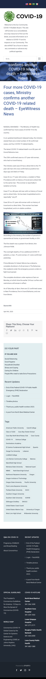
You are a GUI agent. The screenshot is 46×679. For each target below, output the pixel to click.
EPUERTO (27, 666)
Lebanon (26, 451)
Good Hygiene (10, 362)
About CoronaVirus (11, 550)
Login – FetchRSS (12, 396)
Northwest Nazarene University (16, 474)
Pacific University (30, 482)
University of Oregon (33, 509)
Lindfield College (11, 455)
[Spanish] (30, 4)
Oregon (31, 474)
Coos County (35, 436)
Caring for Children (11, 370)
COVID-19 (9, 439)
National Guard (31, 467)
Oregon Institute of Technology (16, 478)
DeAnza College (21, 439)
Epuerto (35, 447)
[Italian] (37, 4)
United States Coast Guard (15, 506)
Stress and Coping (11, 368)
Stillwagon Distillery (12, 502)
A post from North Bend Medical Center (20, 412)
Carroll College (31, 428)
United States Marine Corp (14, 509)
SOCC (27, 490)
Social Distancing (11, 359)
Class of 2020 (10, 432)
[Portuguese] (33, 4)
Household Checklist (12, 365)
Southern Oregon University (15, 494)
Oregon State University (14, 482)
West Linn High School (13, 513)
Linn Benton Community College (16, 459)
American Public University (15, 428)
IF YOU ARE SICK (11, 354)
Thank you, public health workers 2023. (20, 407)
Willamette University (31, 513)
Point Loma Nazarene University (16, 486)
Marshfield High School (13, 463)
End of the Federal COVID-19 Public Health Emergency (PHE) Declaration (33, 547)
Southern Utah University (14, 498)
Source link (7, 306)
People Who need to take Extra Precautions (20, 374)
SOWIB (27, 498)
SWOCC (24, 502)
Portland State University (14, 490)
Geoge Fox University (13, 451)
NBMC (8, 471)
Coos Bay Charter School (26, 432)
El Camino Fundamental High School (18, 447)
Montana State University (14, 467)
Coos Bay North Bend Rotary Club (17, 436)
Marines (33, 459)
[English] (26, 4)
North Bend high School (21, 471)
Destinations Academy (13, 443)
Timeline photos (12, 401)
